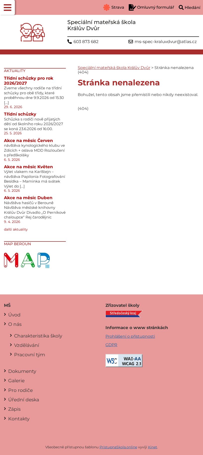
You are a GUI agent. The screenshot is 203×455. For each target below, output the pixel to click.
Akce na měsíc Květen (28, 166)
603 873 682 (86, 41)
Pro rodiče (20, 390)
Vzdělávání (26, 345)
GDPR (111, 344)
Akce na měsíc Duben (28, 197)
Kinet (152, 447)
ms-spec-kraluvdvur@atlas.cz (166, 41)
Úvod (14, 315)
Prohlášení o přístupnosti (130, 336)
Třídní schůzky (20, 114)
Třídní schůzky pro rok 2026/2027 (28, 81)
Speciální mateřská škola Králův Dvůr (114, 67)
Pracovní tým (29, 355)
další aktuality (16, 229)
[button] (7, 7)
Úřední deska (23, 400)
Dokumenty (22, 371)
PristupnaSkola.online (118, 447)
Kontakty (18, 419)
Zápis (14, 409)
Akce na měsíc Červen (28, 140)
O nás (15, 324)
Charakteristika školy (38, 336)
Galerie (16, 380)
